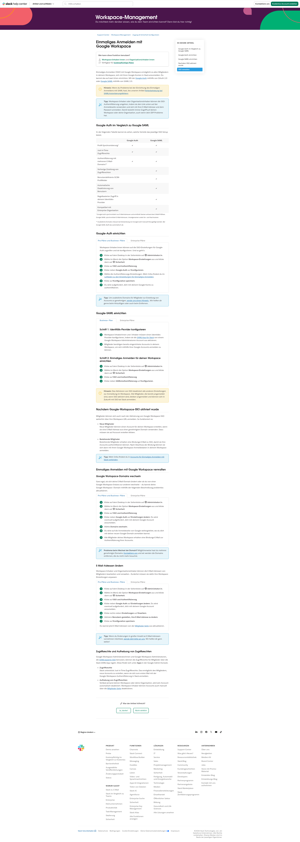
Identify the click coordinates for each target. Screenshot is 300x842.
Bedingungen (115, 831)
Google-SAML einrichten (187, 59)
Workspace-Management (121, 35)
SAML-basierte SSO (107, 660)
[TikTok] (221, 732)
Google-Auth (141, 78)
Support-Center (103, 35)
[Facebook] (206, 732)
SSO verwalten (184, 69)
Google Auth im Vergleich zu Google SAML (189, 50)
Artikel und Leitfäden (42, 4)
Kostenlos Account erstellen (284, 4)
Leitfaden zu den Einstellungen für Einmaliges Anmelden (129, 277)
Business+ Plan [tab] (106, 320)
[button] (123, 710)
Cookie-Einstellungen (130, 831)
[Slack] (81, 783)
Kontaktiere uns (262, 4)
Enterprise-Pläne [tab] (138, 240)
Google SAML (106, 81)
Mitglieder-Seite (142, 626)
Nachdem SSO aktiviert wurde (187, 64)
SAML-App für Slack (145, 337)
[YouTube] (216, 732)
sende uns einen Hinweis (138, 300)
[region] (132, 175)
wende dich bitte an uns (134, 639)
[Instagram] (201, 732)
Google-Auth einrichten (187, 55)
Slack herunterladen (86, 831)
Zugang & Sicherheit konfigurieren (146, 35)
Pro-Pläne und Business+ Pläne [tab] (111, 240)
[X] (211, 732)
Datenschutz (103, 831)
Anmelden (246, 4)
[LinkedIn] (196, 732)
